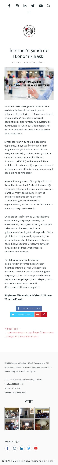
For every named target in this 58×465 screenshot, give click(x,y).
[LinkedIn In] (25, 6)
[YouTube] (41, 6)
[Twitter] (33, 6)
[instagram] (15, 448)
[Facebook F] (9, 6)
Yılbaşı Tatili (11, 328)
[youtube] (36, 448)
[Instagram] (17, 6)
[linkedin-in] (22, 448)
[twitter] (29, 448)
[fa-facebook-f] (7, 448)
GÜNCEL (41, 62)
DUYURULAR (30, 62)
